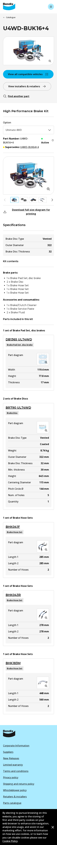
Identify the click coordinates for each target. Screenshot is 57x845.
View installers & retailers (24, 86)
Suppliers (8, 752)
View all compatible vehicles (25, 74)
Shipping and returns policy (18, 783)
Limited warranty (13, 764)
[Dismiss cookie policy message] (53, 827)
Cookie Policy (10, 841)
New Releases (11, 758)
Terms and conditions (15, 771)
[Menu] (50, 6)
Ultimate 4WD (14, 130)
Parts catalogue (12, 803)
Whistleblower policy (15, 790)
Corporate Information (16, 745)
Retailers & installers (15, 796)
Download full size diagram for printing (31, 211)
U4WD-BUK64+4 (29, 147)
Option (7, 122)
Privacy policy (10, 777)
